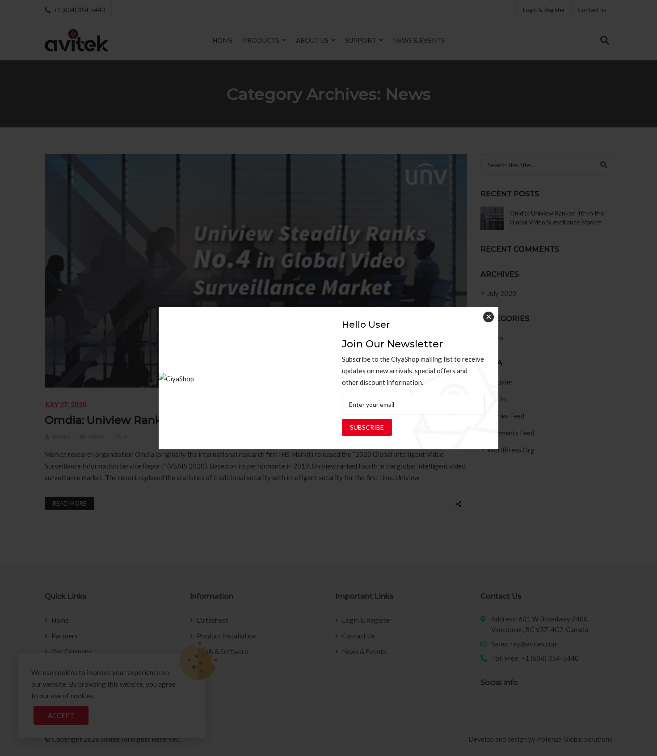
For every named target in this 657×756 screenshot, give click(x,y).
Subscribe (367, 427)
